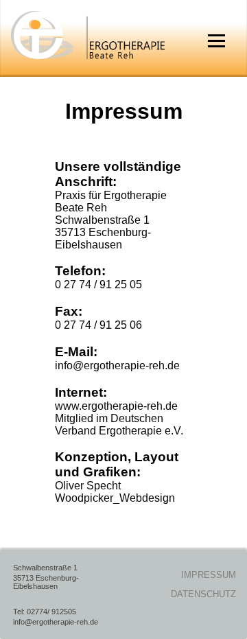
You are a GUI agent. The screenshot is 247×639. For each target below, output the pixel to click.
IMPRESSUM (208, 575)
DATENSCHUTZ (203, 594)
